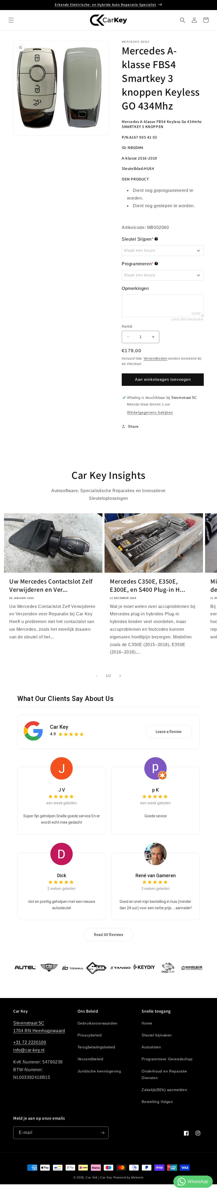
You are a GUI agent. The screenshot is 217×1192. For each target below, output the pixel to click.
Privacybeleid (90, 1035)
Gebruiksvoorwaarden (97, 1023)
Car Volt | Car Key (99, 1177)
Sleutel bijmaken (157, 1035)
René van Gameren (155, 875)
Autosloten (151, 1047)
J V (61, 790)
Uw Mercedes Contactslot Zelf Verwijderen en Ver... (51, 585)
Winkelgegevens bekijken (150, 412)
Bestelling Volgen (157, 1102)
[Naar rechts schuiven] (120, 676)
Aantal (127, 326)
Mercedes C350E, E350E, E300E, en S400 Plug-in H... (147, 585)
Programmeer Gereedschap (167, 1059)
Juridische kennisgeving (99, 1071)
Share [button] (133, 426)
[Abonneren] (102, 1133)
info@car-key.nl (29, 1050)
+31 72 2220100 (29, 1042)
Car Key (59, 727)
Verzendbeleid (90, 1059)
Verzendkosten (156, 358)
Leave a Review (169, 732)
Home (147, 1023)
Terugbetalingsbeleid (96, 1047)
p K (155, 790)
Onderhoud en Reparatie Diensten (164, 1074)
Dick (61, 875)
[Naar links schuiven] (97, 676)
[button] (11, 20)
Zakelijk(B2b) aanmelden (164, 1090)
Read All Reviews (108, 935)
